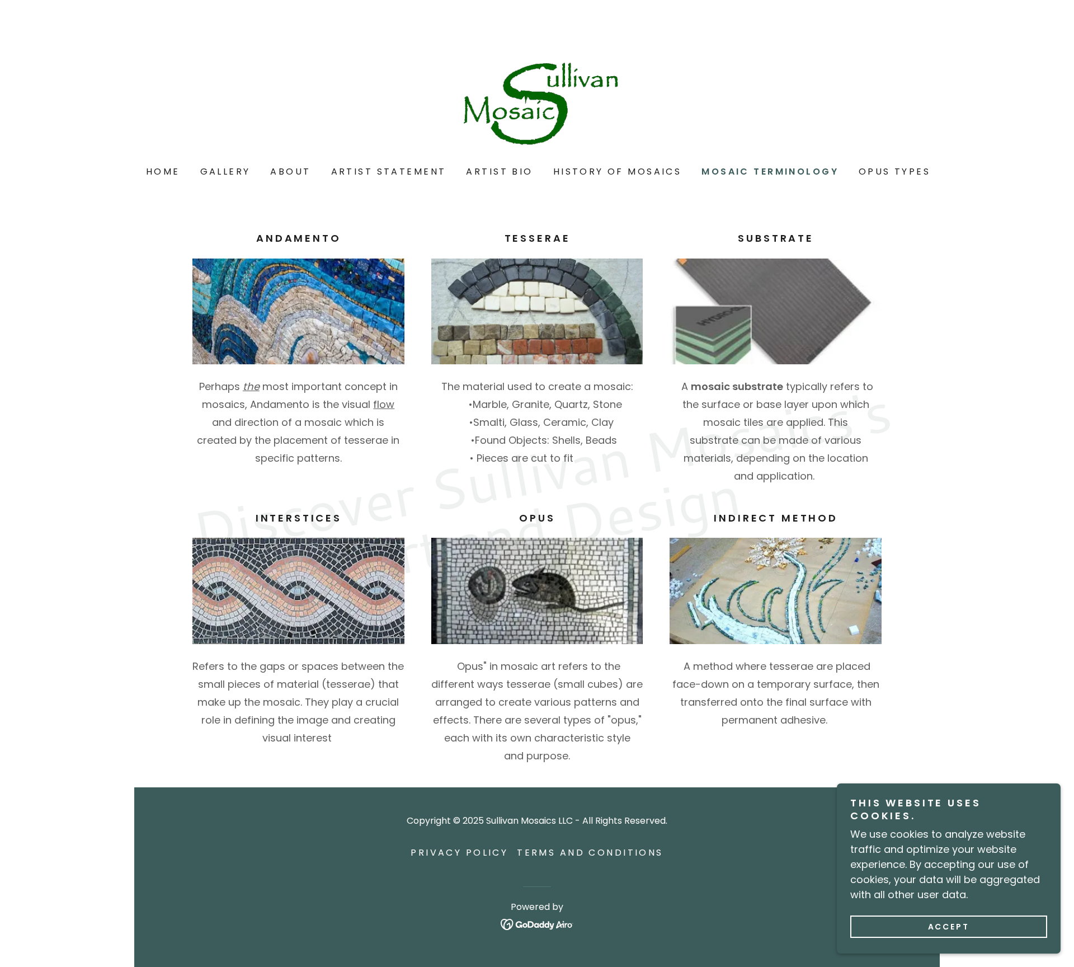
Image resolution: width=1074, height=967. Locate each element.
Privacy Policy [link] (459, 852)
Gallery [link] (225, 171)
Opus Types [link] (894, 171)
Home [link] (163, 171)
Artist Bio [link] (499, 171)
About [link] (290, 171)
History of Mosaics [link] (617, 171)
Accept (949, 926)
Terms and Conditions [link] (590, 852)
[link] (537, 99)
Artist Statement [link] (388, 171)
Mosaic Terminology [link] (770, 171)
